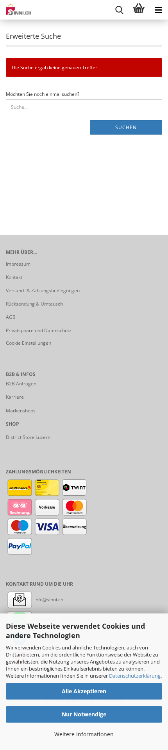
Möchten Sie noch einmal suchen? (42, 94)
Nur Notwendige (84, 714)
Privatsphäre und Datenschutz (38, 330)
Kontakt (14, 277)
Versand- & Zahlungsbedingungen (43, 290)
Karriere (15, 397)
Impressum (18, 264)
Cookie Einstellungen (28, 343)
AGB (11, 317)
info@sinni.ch (48, 599)
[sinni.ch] (15, 10)
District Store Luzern (28, 437)
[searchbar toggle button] (119, 10)
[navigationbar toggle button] (158, 10)
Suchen (126, 127)
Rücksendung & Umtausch (34, 303)
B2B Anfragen (21, 383)
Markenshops (21, 410)
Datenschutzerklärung (135, 675)
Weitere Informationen (84, 734)
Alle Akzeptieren (84, 691)
